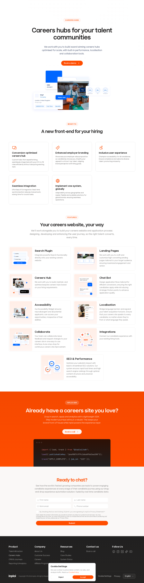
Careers (38, 559)
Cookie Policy (74, 572)
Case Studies (65, 555)
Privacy (117, 576)
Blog (62, 551)
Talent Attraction (16, 551)
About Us (38, 551)
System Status (66, 559)
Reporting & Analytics (17, 563)
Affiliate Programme (43, 563)
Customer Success (42, 555)
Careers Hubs (14, 555)
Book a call (90, 551)
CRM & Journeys (15, 559)
